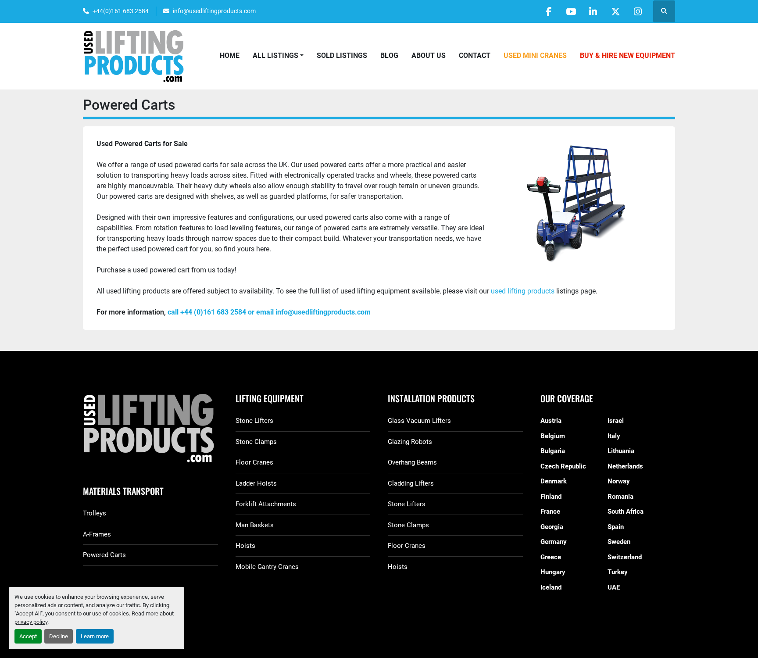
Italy (614, 436)
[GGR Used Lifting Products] (150, 429)
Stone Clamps (256, 442)
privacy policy (30, 622)
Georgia (551, 527)
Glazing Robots (410, 442)
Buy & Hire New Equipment (627, 55)
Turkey (618, 572)
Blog (389, 55)
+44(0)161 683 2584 (121, 10)
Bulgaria (552, 451)
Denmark (553, 481)
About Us (428, 55)
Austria (550, 421)
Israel (616, 421)
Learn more (95, 636)
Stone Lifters (254, 421)
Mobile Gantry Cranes (267, 567)
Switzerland (625, 557)
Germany (553, 542)
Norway (619, 481)
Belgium (552, 436)
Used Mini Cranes (535, 55)
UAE (614, 587)
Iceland (550, 587)
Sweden (619, 542)
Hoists (245, 546)
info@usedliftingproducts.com (214, 10)
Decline (58, 636)
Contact (474, 55)
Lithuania (621, 451)
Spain (616, 527)
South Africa (626, 511)
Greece (550, 557)
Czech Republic (563, 466)
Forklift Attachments (266, 504)
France (550, 511)
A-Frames (97, 534)
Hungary (552, 572)
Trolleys (94, 513)
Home (230, 55)
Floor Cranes (254, 462)
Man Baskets (255, 525)
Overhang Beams (412, 462)
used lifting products (521, 291)
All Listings (275, 55)
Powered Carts (104, 555)
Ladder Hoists (256, 483)
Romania (620, 497)
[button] (278, 55)
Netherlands (625, 466)
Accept (28, 636)
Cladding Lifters (411, 483)
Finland (550, 497)
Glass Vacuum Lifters (419, 421)
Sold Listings (342, 55)
